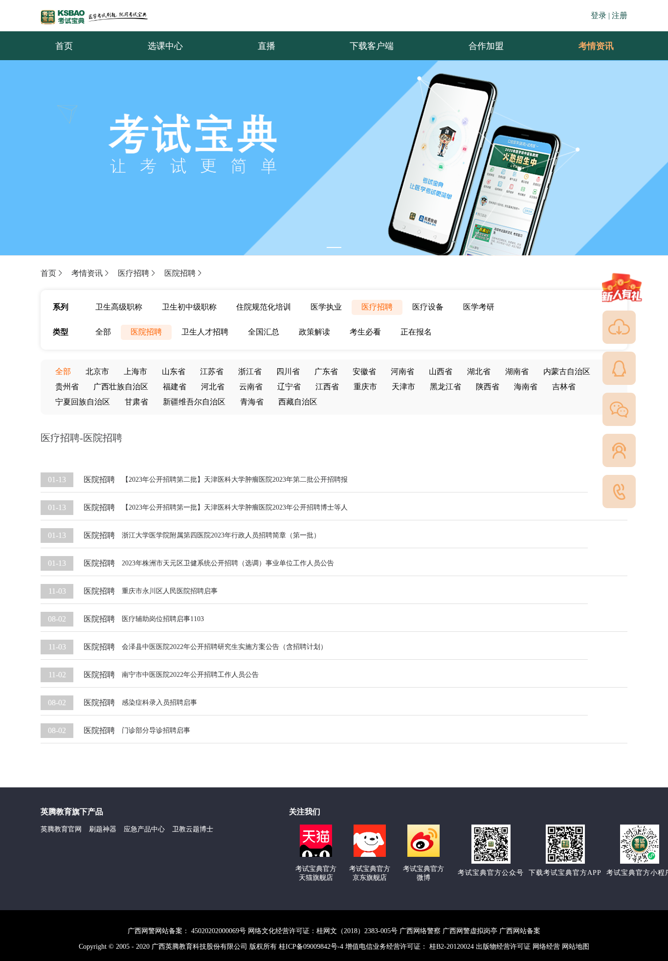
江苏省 (211, 371)
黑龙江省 (445, 386)
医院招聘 (180, 273)
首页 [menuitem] (64, 46)
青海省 (252, 402)
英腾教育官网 (61, 829)
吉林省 (564, 386)
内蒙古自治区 (566, 371)
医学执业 (326, 307)
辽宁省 (289, 386)
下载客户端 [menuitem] (372, 46)
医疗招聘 (133, 273)
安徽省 (364, 371)
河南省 (402, 371)
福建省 (174, 386)
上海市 (135, 371)
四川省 (288, 371)
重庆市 (365, 386)
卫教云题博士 (192, 829)
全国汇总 (263, 332)
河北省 (212, 386)
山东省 (173, 371)
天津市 (403, 386)
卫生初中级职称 (189, 307)
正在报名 (416, 332)
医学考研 (478, 307)
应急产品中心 (144, 829)
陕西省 (487, 386)
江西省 (327, 386)
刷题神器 (102, 829)
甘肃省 (136, 402)
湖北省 (478, 371)
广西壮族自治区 (120, 386)
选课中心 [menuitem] (165, 46)
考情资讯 (588, 46)
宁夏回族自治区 (82, 402)
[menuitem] (595, 46)
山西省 (440, 371)
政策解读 (314, 332)
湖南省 (517, 371)
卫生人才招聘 (204, 332)
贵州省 (67, 386)
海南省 (525, 386)
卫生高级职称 (118, 307)
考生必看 (365, 332)
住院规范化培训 (263, 307)
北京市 (97, 371)
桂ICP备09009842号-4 (311, 946)
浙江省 (250, 371)
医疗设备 (428, 307)
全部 (103, 332)
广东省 (326, 371)
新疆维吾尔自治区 (194, 402)
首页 (48, 273)
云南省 (251, 386)
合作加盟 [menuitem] (486, 46)
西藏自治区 (297, 402)
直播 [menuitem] (266, 46)
